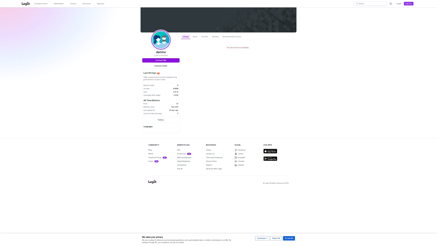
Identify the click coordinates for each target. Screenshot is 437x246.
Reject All (276, 238)
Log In (399, 4)
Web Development (184, 157)
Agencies (100, 4)
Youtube (241, 161)
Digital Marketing (183, 161)
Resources (87, 4)
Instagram (241, 157)
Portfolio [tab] (204, 37)
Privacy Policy (211, 161)
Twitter (240, 154)
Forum (153, 161)
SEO (178, 150)
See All (179, 169)
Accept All (289, 238)
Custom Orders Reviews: (153, 113)
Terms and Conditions (214, 157)
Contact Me (161, 60)
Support (209, 165)
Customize (261, 238)
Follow (161, 120)
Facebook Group (157, 157)
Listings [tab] (186, 37)
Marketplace (59, 4)
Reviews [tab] (215, 37)
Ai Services (183, 154)
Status (208, 150)
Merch (150, 154)
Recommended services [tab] (232, 37)
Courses (73, 4)
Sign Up (409, 4)
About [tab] (195, 37)
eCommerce (181, 165)
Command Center (41, 4)
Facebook (241, 150)
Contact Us (210, 154)
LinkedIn (241, 165)
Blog (150, 150)
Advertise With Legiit (214, 169)
